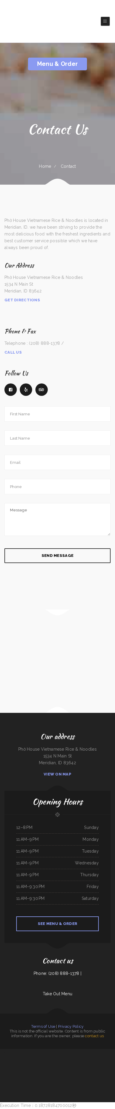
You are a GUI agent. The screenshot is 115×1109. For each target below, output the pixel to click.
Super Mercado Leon (38, 1052)
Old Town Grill (26, 1052)
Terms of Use (43, 1026)
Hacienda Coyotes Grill (4, 1052)
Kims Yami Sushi (12, 1052)
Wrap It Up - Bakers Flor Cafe (84, 1072)
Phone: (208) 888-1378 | (57, 973)
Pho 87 (80, 1052)
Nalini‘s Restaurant (30, 1072)
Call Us (13, 352)
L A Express (75, 1072)
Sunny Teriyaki (23, 1072)
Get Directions (22, 300)
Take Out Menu (58, 993)
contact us (94, 1036)
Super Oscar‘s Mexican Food (61, 1079)
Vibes (83, 1052)
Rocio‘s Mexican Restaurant (39, 1072)
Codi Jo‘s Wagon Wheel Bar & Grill (55, 1052)
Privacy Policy (71, 1026)
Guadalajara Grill (17, 1072)
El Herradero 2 (19, 1052)
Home (45, 166)
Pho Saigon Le (75, 1052)
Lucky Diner (46, 1052)
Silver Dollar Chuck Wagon (67, 1052)
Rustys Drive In (69, 1072)
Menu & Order (57, 63)
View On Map (57, 774)
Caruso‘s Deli (32, 1052)
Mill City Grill (102, 1072)
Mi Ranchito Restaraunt (95, 1072)
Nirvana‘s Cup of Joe (9, 1072)
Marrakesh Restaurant (61, 1072)
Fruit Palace (53, 1079)
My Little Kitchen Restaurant (96, 1052)
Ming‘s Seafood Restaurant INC (50, 1072)
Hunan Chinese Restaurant (107, 1052)
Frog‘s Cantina (87, 1052)
